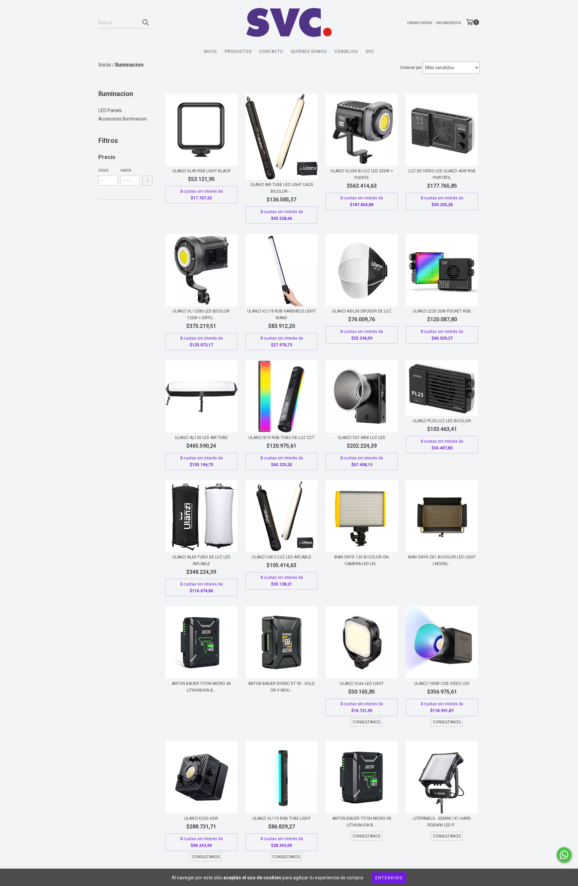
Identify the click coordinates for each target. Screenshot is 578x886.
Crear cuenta (419, 23)
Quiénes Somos (309, 51)
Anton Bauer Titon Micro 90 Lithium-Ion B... (361, 821)
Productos (238, 51)
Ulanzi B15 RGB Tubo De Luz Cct (281, 437)
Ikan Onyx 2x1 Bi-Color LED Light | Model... (442, 560)
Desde (103, 170)
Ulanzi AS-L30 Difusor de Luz (361, 311)
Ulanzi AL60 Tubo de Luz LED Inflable (201, 560)
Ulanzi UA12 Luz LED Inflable (281, 557)
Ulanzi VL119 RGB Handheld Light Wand (281, 314)
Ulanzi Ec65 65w (201, 818)
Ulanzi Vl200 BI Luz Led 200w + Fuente (361, 174)
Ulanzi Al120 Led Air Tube (201, 437)
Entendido (389, 878)
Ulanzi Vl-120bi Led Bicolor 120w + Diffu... (201, 314)
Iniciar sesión (448, 23)
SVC (370, 51)
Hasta (125, 170)
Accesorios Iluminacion (122, 118)
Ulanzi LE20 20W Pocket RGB (442, 311)
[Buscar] (145, 22)
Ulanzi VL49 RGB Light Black (201, 171)
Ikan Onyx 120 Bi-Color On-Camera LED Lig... (361, 560)
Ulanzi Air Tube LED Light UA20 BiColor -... (281, 188)
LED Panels (110, 110)
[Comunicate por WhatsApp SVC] (564, 855)
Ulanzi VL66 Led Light (362, 683)
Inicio (210, 51)
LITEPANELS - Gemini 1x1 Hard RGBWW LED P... (442, 821)
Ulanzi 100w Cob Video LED (442, 683)
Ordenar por (411, 67)
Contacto (271, 51)
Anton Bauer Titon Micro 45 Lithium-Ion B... (201, 687)
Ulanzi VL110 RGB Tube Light (282, 818)
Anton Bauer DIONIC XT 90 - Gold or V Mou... (281, 687)
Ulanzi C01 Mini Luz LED (361, 437)
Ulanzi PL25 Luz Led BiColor (442, 421)
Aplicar (147, 181)
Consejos (346, 51)
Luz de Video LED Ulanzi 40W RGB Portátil (442, 174)
